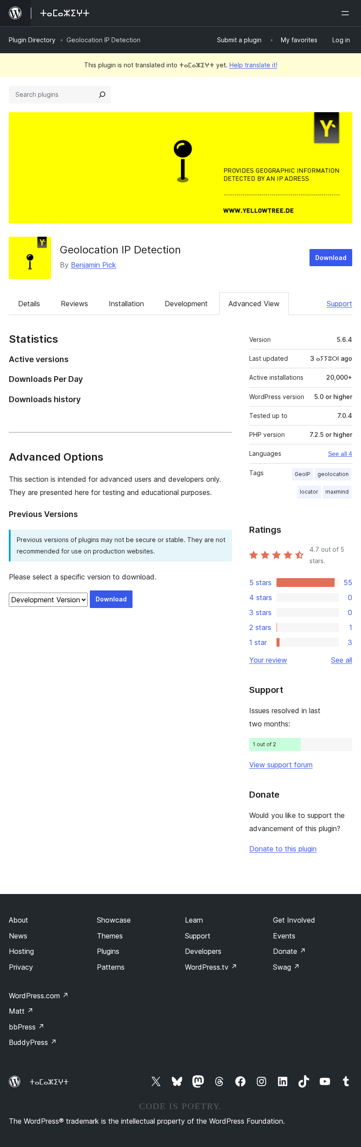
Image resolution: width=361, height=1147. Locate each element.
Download (330, 257)
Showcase (114, 920)
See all (341, 660)
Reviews (74, 303)
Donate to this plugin (283, 848)
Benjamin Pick (93, 264)
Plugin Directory (32, 40)
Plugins (108, 951)
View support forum (281, 764)
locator (309, 491)
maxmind (337, 491)
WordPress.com (39, 995)
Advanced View (254, 303)
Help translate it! (253, 65)
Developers (203, 951)
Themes (110, 935)
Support (339, 303)
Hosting (21, 951)
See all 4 (340, 453)
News (18, 935)
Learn (194, 920)
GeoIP (302, 474)
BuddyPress (33, 1042)
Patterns (111, 967)
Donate (289, 951)
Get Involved (294, 920)
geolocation (333, 474)
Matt (21, 1011)
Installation (126, 303)
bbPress (26, 1026)
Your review (268, 660)
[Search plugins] (102, 94)
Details (29, 303)
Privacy (21, 967)
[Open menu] (347, 13)
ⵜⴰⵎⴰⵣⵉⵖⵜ (49, 1081)
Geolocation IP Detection (120, 249)
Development (186, 303)
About (18, 920)
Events (284, 935)
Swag (286, 967)
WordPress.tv (211, 967)
